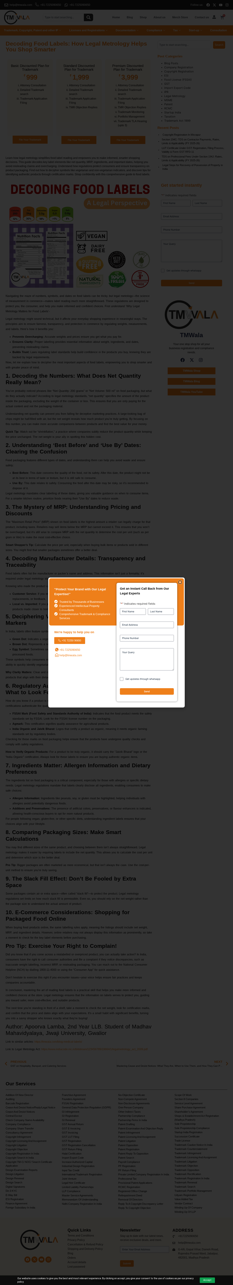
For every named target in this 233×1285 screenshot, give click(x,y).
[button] (180, 582)
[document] (116, 642)
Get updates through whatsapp (142, 678)
